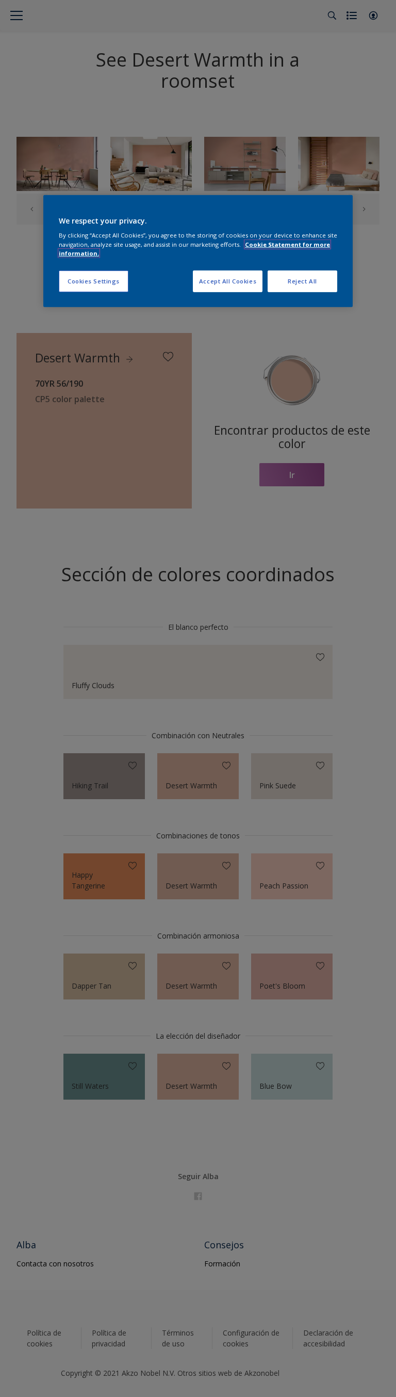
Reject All (302, 281)
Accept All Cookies (227, 281)
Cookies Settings (94, 281)
